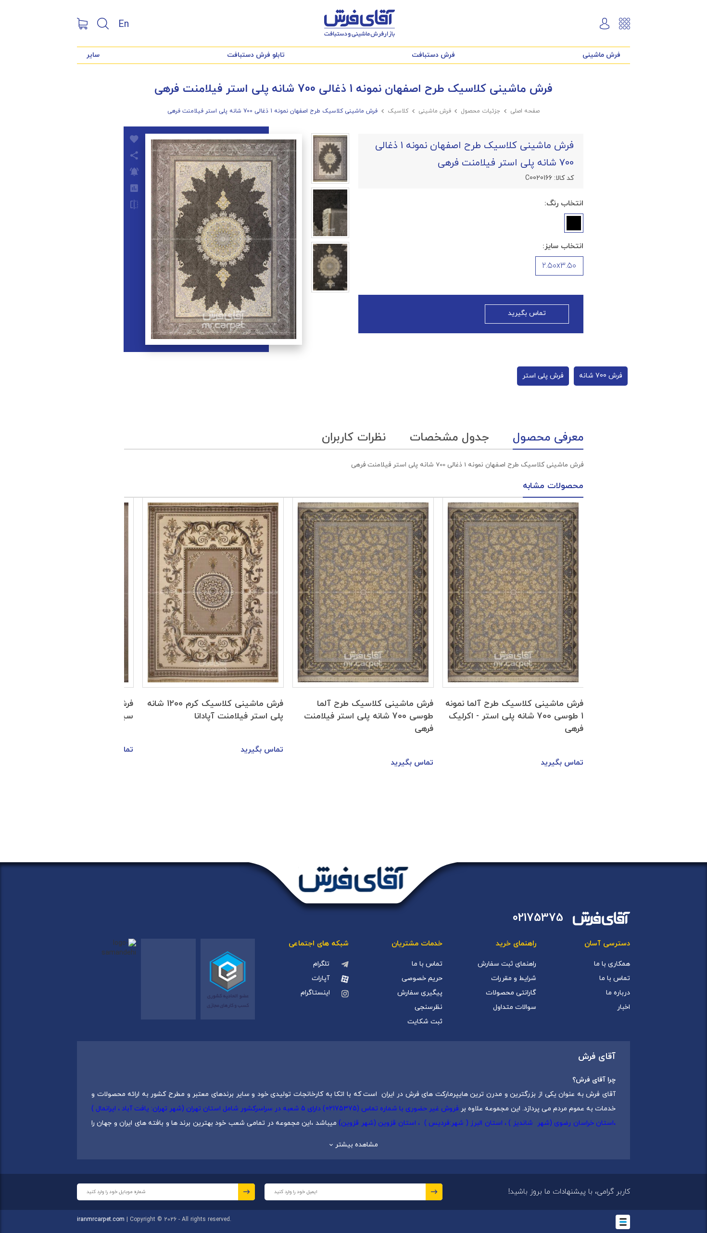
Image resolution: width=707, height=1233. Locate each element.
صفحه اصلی (525, 111)
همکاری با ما (612, 964)
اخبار (623, 1007)
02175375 (538, 918)
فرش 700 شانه (600, 375)
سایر (93, 55)
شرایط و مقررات (513, 978)
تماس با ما (614, 978)
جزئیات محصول (480, 111)
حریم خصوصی (422, 978)
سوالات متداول (514, 1007)
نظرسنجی (428, 1007)
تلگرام (321, 964)
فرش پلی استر (543, 375)
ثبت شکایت (424, 1021)
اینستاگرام (315, 992)
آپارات (320, 978)
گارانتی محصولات (511, 992)
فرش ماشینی (601, 55)
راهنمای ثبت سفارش (507, 964)
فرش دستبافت (433, 55)
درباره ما (618, 992)
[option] (513, 633)
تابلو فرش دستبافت (256, 55)
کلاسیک (398, 111)
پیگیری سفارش (419, 992)
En (123, 23)
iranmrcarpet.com (101, 1219)
